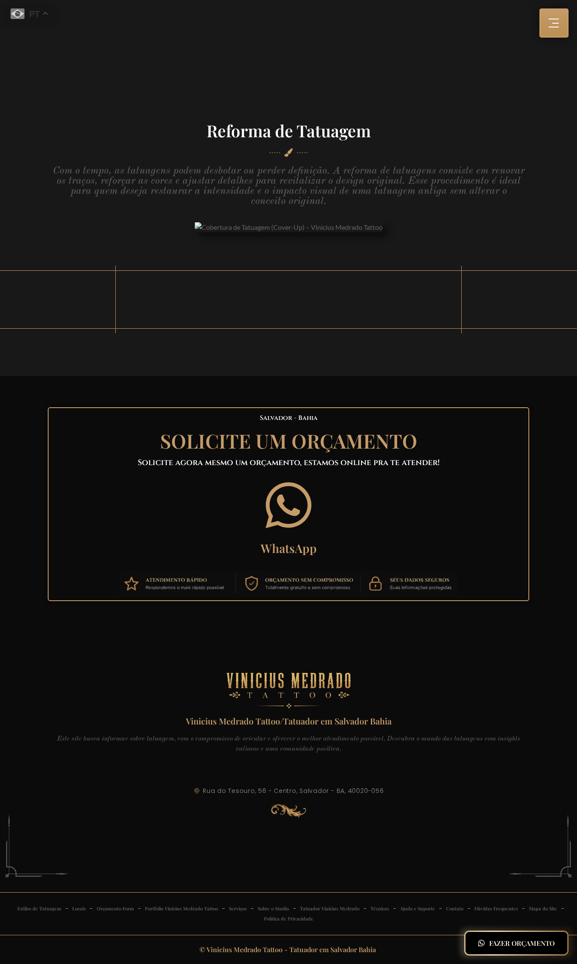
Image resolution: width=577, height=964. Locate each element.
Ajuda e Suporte (417, 908)
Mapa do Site (543, 908)
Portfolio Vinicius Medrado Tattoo (181, 908)
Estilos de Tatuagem (39, 908)
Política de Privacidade (288, 918)
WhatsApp (289, 548)
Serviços (238, 908)
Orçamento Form (115, 908)
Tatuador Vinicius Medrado (329, 908)
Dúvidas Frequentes (496, 908)
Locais (79, 908)
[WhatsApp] (288, 505)
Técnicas (379, 908)
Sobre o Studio (273, 908)
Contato (454, 908)
